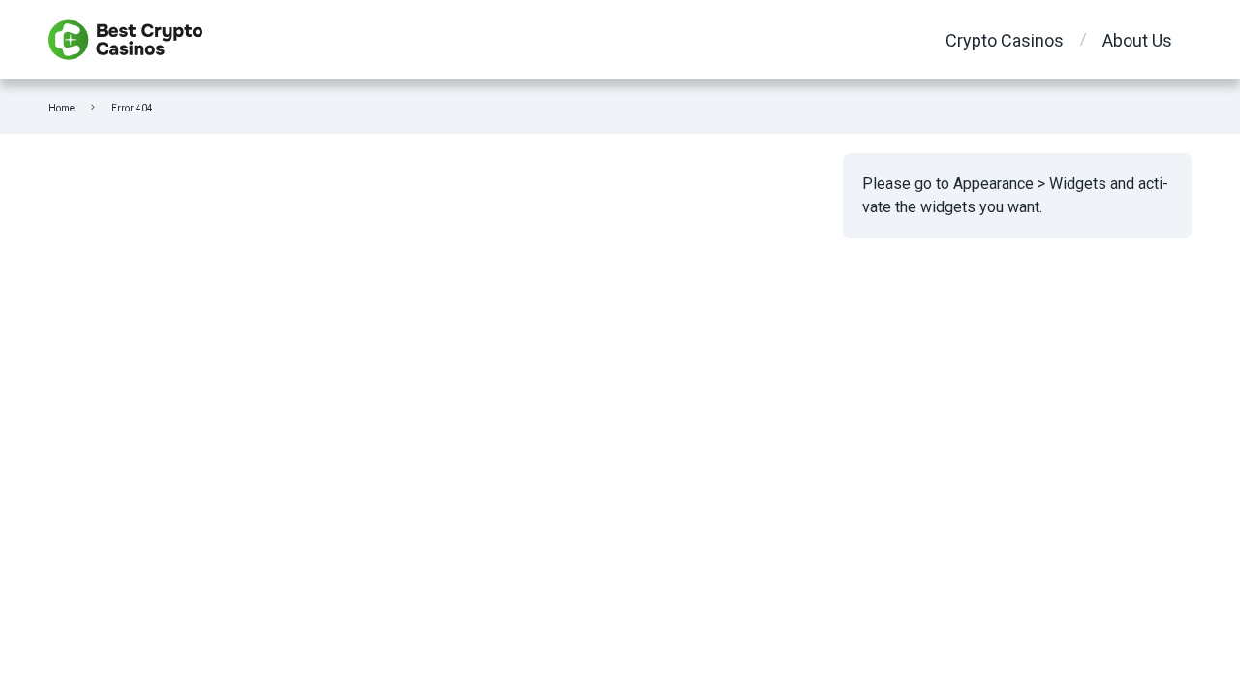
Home (61, 108)
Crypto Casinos (1005, 40)
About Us (1137, 40)
